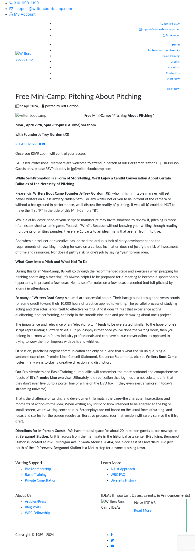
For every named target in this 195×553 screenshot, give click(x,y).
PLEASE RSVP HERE (30, 144)
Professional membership (164, 50)
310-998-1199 (26, 2)
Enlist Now (173, 78)
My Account (24, 14)
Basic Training (171, 56)
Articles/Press (35, 502)
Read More (142, 511)
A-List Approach (123, 469)
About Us (174, 67)
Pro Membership (38, 469)
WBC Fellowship (37, 513)
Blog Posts (33, 507)
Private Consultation (40, 481)
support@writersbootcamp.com (42, 8)
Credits (175, 61)
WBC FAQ (118, 475)
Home (176, 44)
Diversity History (123, 481)
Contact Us (173, 73)
